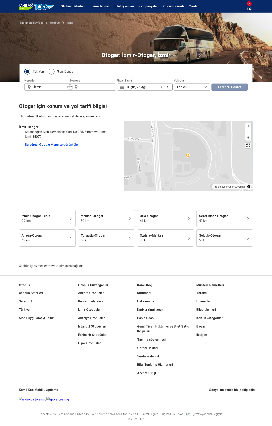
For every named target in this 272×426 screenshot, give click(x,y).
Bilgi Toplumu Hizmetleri (155, 365)
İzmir (70, 22)
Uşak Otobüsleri (90, 343)
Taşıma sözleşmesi (151, 339)
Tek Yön (38, 71)
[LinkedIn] (213, 399)
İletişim (201, 335)
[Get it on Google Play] (32, 399)
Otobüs (55, 22)
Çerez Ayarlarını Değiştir (207, 414)
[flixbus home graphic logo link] (37, 6)
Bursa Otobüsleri (90, 301)
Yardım (201, 293)
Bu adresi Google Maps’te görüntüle (51, 145)
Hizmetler (203, 301)
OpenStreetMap (237, 186)
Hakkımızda (145, 301)
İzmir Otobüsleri (90, 310)
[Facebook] (209, 399)
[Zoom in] (248, 126)
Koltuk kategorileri (209, 318)
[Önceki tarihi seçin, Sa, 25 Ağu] (161, 87)
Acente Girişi (146, 373)
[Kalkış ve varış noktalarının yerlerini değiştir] (70, 87)
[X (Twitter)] (214, 399)
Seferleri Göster (229, 87)
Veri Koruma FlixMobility (74, 414)
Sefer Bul (25, 301)
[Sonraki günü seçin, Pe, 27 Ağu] (167, 87)
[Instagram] (210, 399)
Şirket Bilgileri (150, 414)
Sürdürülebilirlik (148, 356)
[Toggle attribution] (248, 186)
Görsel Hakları (147, 348)
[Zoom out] (248, 132)
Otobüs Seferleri (31, 293)
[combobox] (51, 87)
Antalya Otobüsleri (92, 318)
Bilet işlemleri (206, 310)
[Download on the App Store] (57, 399)
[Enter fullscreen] (248, 145)
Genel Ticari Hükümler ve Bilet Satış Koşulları (163, 329)
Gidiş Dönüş (65, 71)
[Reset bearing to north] (248, 138)
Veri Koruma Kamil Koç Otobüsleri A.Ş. (115, 414)
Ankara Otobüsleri (91, 293)
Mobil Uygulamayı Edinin (37, 318)
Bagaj (200, 326)
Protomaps (219, 186)
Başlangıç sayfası (31, 22)
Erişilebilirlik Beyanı (172, 414)
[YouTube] (212, 399)
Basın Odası (146, 318)
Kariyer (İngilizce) (150, 310)
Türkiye (24, 310)
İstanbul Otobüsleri (92, 326)
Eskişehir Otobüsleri (92, 335)
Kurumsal (144, 293)
